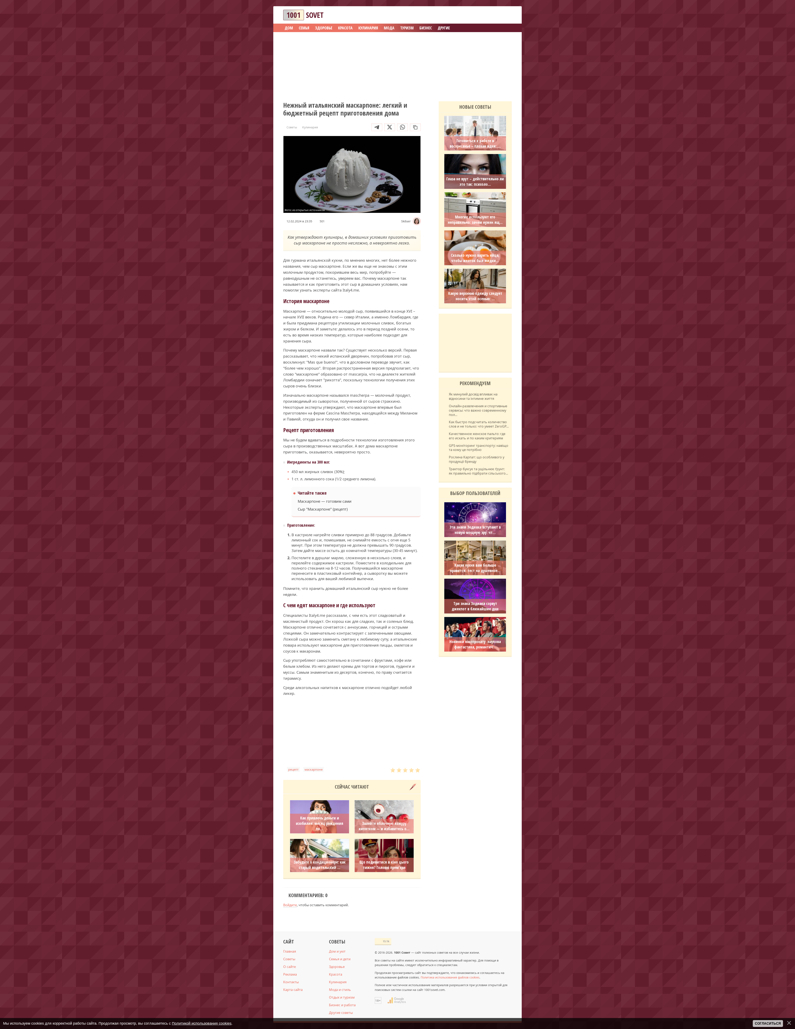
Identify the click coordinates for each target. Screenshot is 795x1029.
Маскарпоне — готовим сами (325, 501)
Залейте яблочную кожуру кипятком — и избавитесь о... (384, 826)
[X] (389, 127)
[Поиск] (493, 15)
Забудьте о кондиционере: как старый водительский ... (320, 864)
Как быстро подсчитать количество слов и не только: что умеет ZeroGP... (479, 424)
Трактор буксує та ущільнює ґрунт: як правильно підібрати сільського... (478, 471)
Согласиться (768, 1023)
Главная (289, 951)
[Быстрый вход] (506, 15)
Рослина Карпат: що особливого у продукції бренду (476, 459)
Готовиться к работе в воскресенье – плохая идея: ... (475, 143)
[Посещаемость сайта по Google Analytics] (397, 1000)
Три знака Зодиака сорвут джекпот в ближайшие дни (475, 606)
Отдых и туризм (342, 997)
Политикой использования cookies (201, 1023)
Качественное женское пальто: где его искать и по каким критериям (477, 436)
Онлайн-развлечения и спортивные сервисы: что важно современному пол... (478, 410)
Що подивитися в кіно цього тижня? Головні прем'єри (384, 864)
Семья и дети (340, 959)
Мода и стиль (340, 989)
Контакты (291, 982)
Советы (289, 959)
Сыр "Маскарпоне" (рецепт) (323, 509)
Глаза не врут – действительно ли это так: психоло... (475, 181)
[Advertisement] (397, 65)
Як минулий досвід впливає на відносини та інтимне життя (473, 396)
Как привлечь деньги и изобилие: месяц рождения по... (319, 823)
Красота (335, 974)
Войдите (290, 905)
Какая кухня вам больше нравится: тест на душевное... (475, 568)
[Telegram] (376, 127)
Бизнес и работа (342, 1005)
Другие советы (341, 1012)
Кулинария (338, 982)
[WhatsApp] (402, 127)
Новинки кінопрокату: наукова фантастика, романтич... (475, 644)
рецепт (293, 769)
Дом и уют (337, 951)
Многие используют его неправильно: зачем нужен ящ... (475, 219)
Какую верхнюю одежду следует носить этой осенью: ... (475, 296)
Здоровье (337, 966)
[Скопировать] (415, 127)
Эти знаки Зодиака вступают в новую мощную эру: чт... (475, 529)
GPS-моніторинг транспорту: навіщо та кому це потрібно (478, 447)
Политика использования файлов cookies (450, 977)
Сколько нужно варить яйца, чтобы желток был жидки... (475, 258)
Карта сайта (293, 989)
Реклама (290, 974)
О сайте (289, 966)
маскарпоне (314, 769)
